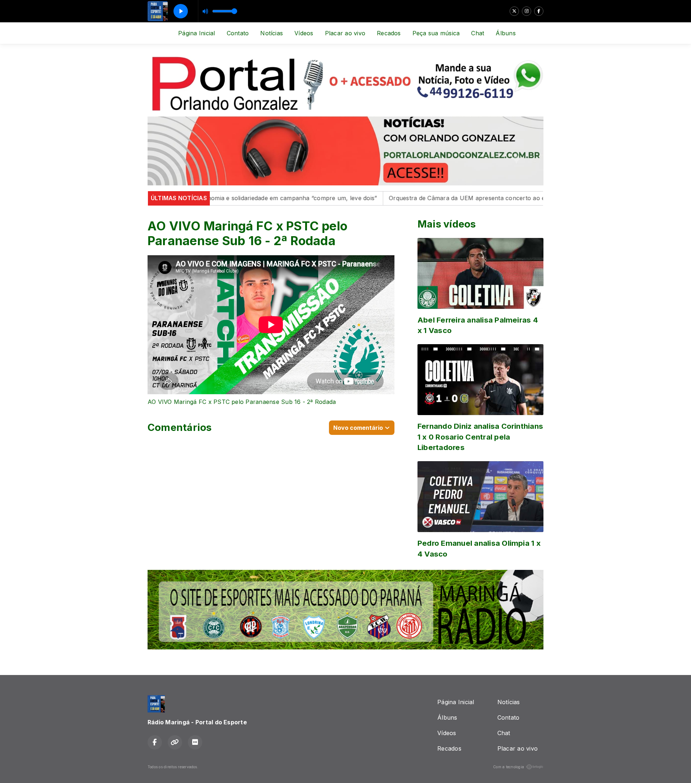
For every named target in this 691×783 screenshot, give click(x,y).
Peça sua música (436, 33)
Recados (389, 33)
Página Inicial (196, 33)
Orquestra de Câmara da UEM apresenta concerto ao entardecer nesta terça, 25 (474, 198)
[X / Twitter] (514, 11)
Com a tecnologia (508, 767)
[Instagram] (526, 11)
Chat (477, 33)
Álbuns (505, 33)
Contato (238, 33)
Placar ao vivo (345, 33)
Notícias (271, 33)
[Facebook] (538, 11)
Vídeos (303, 33)
